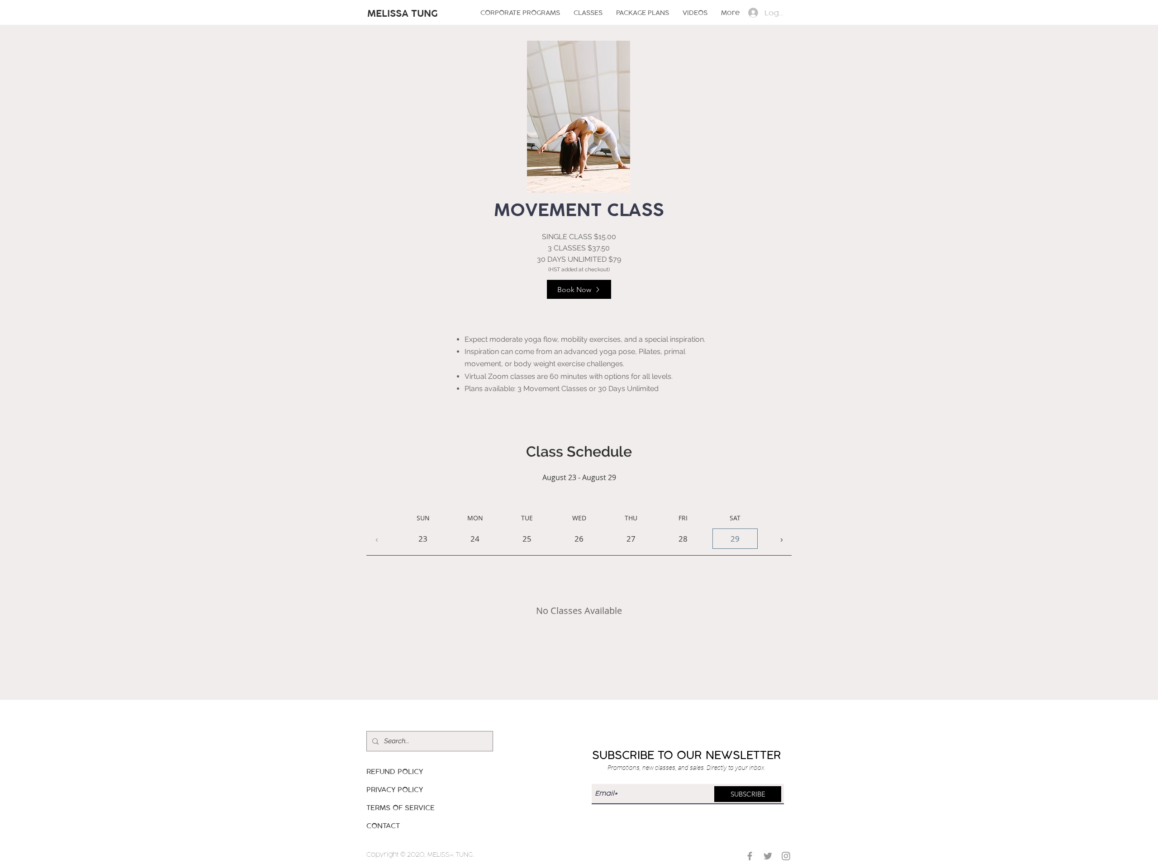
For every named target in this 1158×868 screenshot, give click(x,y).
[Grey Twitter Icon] (768, 856)
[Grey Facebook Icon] (749, 856)
